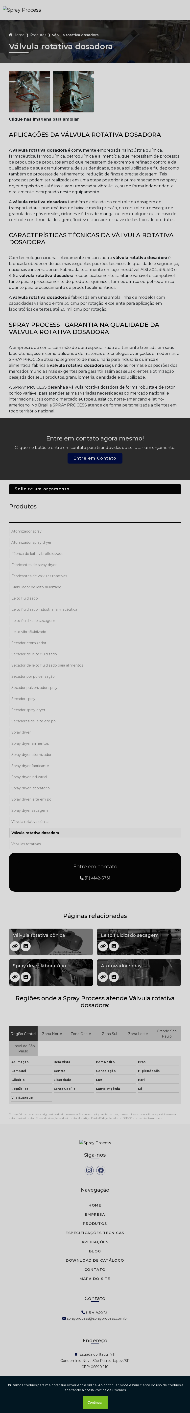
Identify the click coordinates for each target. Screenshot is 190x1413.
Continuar (95, 1402)
